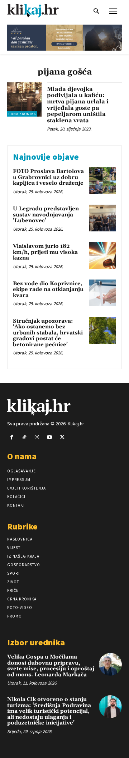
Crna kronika (22, 114)
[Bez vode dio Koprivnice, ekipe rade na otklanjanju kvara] (102, 293)
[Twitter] (62, 437)
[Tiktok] (24, 437)
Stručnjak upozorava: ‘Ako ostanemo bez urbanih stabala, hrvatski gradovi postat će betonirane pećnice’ (48, 333)
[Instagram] (36, 437)
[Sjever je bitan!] (39, 10)
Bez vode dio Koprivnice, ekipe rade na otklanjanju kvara (48, 289)
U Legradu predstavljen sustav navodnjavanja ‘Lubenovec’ (46, 214)
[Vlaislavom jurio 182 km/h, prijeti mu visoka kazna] (102, 255)
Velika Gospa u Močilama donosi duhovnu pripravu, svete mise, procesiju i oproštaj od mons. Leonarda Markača (50, 666)
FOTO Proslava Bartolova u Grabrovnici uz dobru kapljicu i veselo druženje (48, 177)
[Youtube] (49, 437)
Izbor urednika (36, 642)
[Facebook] (11, 437)
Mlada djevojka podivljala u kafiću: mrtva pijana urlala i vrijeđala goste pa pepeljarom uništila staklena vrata (78, 105)
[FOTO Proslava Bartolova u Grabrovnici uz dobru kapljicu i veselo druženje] (102, 180)
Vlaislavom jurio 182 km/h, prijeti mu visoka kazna (45, 252)
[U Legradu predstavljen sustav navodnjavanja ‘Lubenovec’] (102, 218)
